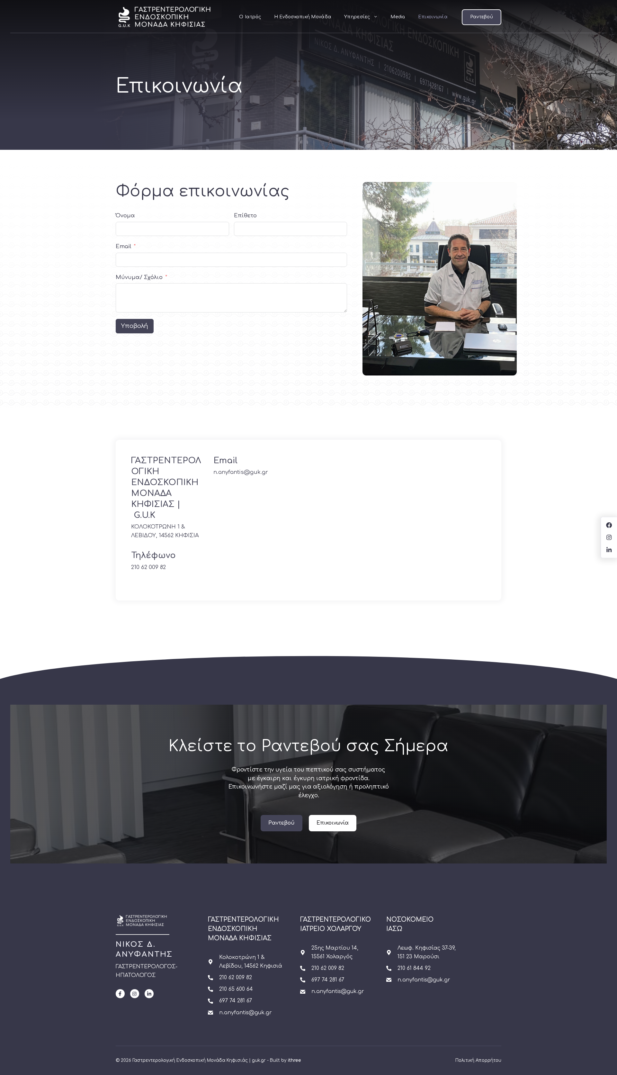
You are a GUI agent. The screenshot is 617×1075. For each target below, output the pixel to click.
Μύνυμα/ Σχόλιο (139, 277)
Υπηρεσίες (357, 16)
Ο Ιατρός (250, 16)
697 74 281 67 (235, 1001)
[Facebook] (120, 993)
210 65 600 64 (236, 989)
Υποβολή (134, 326)
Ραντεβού (481, 16)
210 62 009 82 (148, 567)
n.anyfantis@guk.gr (240, 472)
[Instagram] (134, 993)
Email (123, 246)
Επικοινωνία (433, 16)
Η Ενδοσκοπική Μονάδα (303, 16)
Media (397, 16)
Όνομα (125, 215)
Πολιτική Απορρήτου (478, 1060)
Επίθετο (245, 215)
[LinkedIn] (149, 993)
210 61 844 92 (414, 968)
